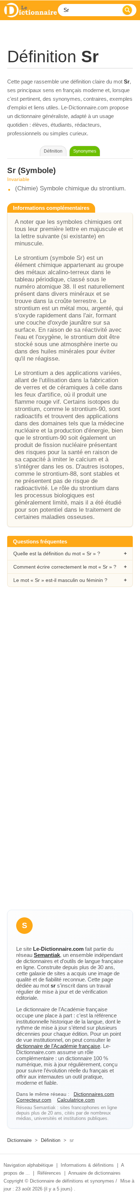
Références (49, 1173)
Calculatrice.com (76, 1100)
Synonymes (84, 151)
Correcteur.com (33, 1100)
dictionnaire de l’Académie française (58, 1046)
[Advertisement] (70, 673)
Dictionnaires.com (94, 1094)
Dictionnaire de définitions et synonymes (72, 1181)
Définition (50, 1140)
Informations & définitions (87, 1165)
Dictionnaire (19, 1140)
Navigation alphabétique (28, 1165)
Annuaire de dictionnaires (94, 1173)
